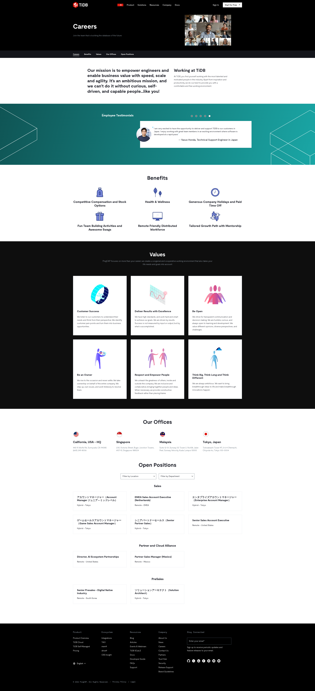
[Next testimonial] (212, 116)
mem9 (104, 646)
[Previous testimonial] (188, 116)
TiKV (104, 642)
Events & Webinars (138, 646)
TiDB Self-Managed (81, 646)
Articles (133, 642)
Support (133, 667)
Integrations (107, 638)
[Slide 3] (201, 116)
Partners (162, 655)
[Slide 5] (210, 116)
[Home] (80, 5)
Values (98, 54)
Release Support (165, 667)
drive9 (104, 650)
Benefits (87, 54)
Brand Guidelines (166, 671)
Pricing (76, 650)
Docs (177, 5)
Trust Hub (162, 659)
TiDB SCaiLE (135, 650)
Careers (76, 54)
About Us (162, 638)
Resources (154, 5)
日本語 (77, 669)
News (160, 642)
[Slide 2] (196, 116)
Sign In (216, 5)
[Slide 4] (205, 116)
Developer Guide (137, 659)
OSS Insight (107, 655)
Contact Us (163, 650)
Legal (133, 682)
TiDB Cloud (78, 642)
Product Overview (81, 638)
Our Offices (111, 54)
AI (121, 5)
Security (162, 663)
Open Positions (127, 54)
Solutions (142, 5)
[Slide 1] (192, 116)
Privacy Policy (119, 682)
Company (167, 5)
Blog (132, 638)
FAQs (132, 663)
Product (130, 5)
